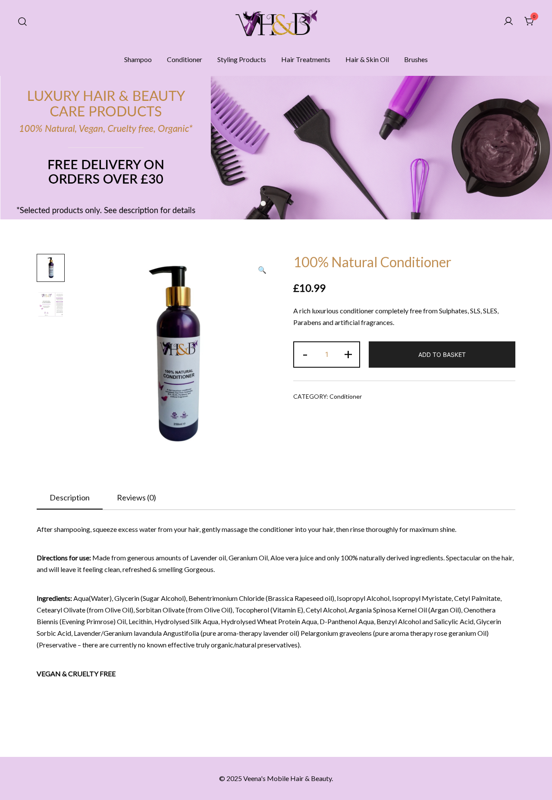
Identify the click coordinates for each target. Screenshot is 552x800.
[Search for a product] (22, 22)
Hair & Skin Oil (367, 59)
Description (70, 497)
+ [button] (348, 353)
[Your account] (508, 21)
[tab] (70, 498)
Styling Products (241, 59)
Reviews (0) (136, 497)
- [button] (305, 353)
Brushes (416, 59)
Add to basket (442, 354)
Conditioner (184, 59)
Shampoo (138, 59)
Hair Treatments (305, 59)
